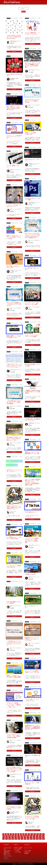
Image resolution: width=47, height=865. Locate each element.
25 (27, 836)
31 (3, 838)
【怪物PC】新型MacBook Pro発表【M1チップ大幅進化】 (32, 392)
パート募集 (16, 850)
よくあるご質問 (27, 850)
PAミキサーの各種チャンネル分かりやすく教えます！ (14, 304)
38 (25, 838)
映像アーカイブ (7, 853)
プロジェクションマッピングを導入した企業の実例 (14, 808)
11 (28, 834)
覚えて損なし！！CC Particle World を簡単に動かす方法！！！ (14, 108)
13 (34, 834)
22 (18, 836)
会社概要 (26, 853)
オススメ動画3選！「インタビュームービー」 (32, 33)
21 (15, 836)
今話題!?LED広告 (30, 574)
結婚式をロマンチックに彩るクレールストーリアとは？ (32, 639)
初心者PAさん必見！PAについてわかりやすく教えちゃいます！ (14, 439)
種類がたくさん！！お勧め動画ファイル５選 (32, 452)
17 (3, 836)
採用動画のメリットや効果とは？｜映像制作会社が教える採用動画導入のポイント (32, 727)
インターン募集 (17, 852)
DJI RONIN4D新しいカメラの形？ (32, 365)
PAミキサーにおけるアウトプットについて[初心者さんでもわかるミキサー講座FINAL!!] (32, 235)
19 (9, 836)
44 (43, 838)
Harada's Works (7, 850)
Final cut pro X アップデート (32, 160)
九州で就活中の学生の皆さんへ (14, 74)
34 (12, 838)
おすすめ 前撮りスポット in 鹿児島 (14, 602)
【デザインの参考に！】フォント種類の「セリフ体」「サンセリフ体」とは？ (14, 705)
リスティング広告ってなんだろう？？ (14, 205)
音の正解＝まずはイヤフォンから (14, 266)
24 (24, 836)
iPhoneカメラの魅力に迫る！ (32, 756)
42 (37, 838)
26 (30, 836)
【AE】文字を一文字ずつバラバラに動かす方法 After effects (14, 37)
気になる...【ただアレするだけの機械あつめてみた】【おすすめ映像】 (32, 65)
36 (18, 838)
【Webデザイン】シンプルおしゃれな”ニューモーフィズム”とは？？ (14, 366)
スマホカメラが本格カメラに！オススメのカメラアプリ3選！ (32, 817)
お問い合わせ (27, 852)
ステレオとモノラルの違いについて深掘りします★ (32, 101)
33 (9, 838)
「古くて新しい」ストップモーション (32, 700)
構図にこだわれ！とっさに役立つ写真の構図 (14, 676)
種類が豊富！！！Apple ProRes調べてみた (14, 336)
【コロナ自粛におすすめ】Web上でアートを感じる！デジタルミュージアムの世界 (14, 769)
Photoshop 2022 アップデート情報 (32, 199)
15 (40, 834)
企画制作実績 (6, 852)
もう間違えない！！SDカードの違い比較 (14, 537)
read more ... (14, 51)
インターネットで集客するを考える (14, 566)
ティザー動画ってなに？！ (13, 166)
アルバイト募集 (17, 849)
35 (15, 838)
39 (28, 838)
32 (6, 838)
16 (43, 834)
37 (22, 838)
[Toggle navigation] (42, 2)
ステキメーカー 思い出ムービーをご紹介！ (32, 303)
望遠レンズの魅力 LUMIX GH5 (30, 133)
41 (34, 838)
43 (40, 838)
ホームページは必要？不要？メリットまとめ (32, 671)
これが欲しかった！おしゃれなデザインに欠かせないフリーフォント (14, 643)
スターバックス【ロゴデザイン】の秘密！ (32, 335)
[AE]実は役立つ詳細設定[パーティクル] (32, 419)
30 (43, 836)
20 (12, 836)
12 (31, 834)
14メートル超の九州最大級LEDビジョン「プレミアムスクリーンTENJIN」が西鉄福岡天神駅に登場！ (32, 482)
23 (21, 836)
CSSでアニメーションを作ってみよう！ (14, 470)
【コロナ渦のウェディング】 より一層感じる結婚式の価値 (14, 736)
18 (6, 836)
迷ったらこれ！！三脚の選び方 (32, 783)
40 (31, 838)
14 (37, 834)
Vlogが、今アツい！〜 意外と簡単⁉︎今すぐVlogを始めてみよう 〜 (14, 507)
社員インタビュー (7, 854)
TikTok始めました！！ (32, 512)
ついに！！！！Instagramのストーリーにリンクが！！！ (14, 136)
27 (34, 836)
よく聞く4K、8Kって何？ (31, 268)
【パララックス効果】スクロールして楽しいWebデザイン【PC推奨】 (32, 540)
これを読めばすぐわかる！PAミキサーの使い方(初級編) (14, 402)
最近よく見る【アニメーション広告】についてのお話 (14, 237)
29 (40, 836)
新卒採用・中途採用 (18, 847)
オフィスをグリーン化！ (31, 606)
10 (26, 834)
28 (37, 836)
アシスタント (6, 858)
